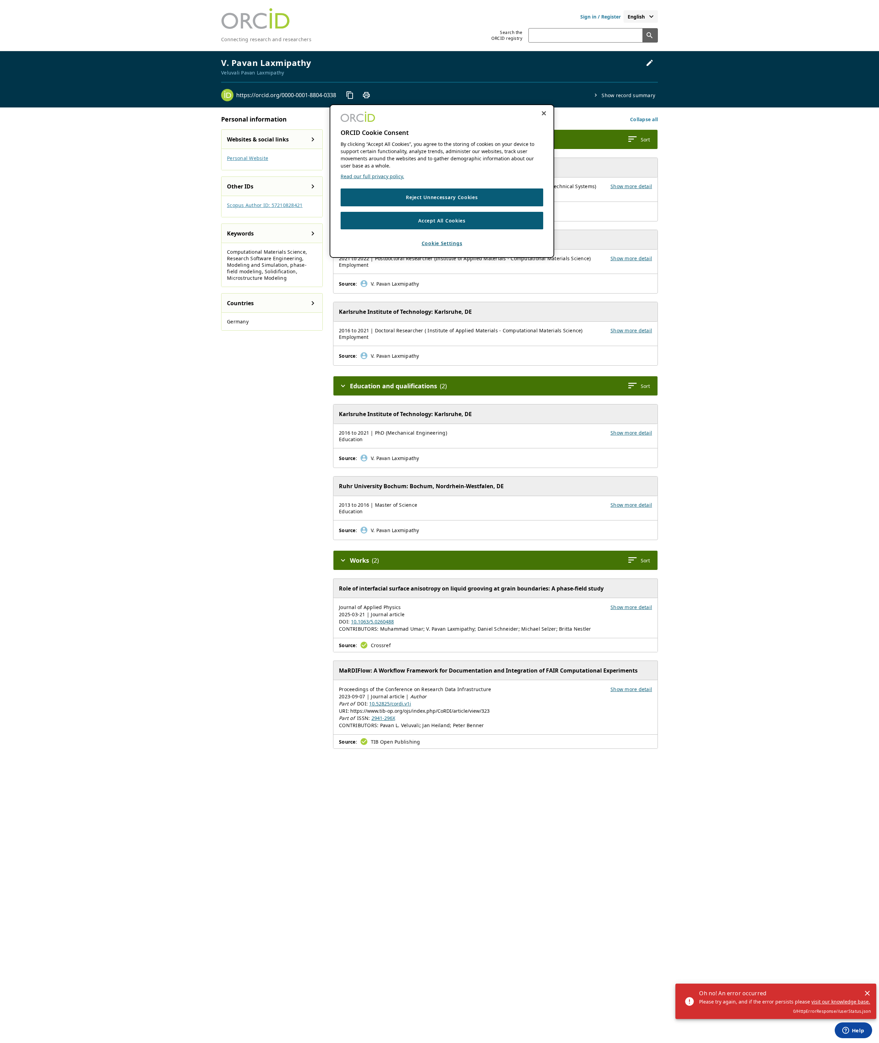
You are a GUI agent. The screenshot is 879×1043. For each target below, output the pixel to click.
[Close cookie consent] (543, 113)
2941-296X (383, 718)
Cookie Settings (442, 243)
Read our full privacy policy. (372, 176)
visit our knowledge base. (840, 1001)
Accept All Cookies (442, 220)
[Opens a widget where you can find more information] (853, 1031)
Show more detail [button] (631, 186)
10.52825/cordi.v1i (390, 703)
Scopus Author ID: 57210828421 (264, 205)
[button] (644, 119)
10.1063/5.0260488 (372, 621)
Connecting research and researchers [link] (266, 39)
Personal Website (247, 158)
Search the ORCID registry (506, 35)
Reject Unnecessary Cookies (442, 197)
